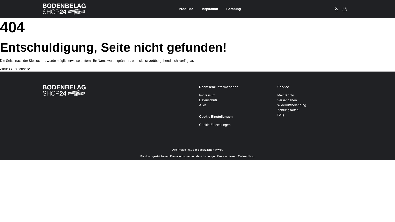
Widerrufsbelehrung (291, 105)
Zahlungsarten (288, 110)
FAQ (280, 115)
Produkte (186, 9)
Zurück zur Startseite (15, 69)
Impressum (207, 95)
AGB (202, 105)
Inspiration (209, 9)
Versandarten (287, 100)
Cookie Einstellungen (215, 125)
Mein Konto (285, 95)
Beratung (233, 9)
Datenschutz (208, 100)
